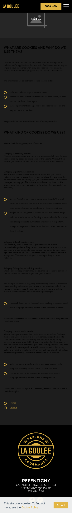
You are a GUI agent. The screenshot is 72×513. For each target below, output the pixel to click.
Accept (61, 505)
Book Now (51, 6)
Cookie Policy (30, 507)
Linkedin (13, 407)
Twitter (13, 402)
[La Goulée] (11, 6)
